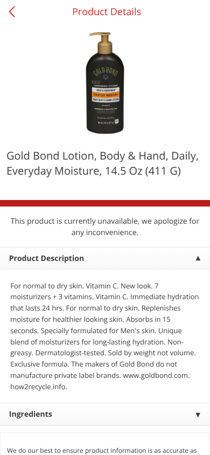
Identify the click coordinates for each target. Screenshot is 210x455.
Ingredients (30, 414)
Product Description (46, 258)
